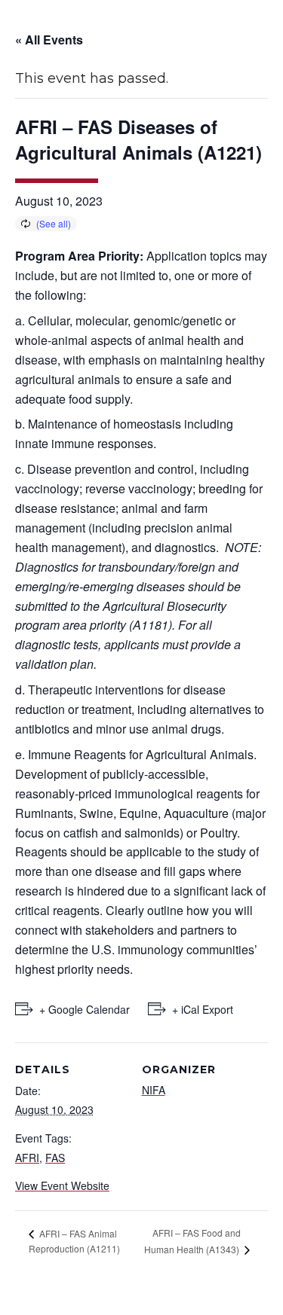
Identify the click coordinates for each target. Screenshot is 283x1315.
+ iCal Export (202, 1009)
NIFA (153, 1089)
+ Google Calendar (84, 1009)
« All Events (49, 39)
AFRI (27, 1157)
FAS (55, 1157)
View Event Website (62, 1185)
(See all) (53, 223)
